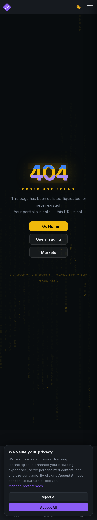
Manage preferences (26, 486)
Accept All (48, 507)
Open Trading (48, 239)
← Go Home (48, 226)
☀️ (78, 7)
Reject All (48, 497)
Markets (48, 252)
